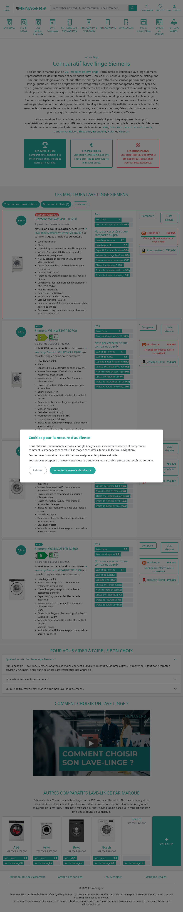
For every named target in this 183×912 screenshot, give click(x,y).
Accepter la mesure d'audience (72, 470)
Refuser (37, 470)
